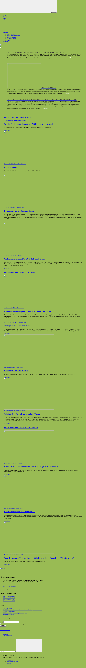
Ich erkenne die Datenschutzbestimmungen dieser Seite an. (17, 624)
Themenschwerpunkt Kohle (17, 117)
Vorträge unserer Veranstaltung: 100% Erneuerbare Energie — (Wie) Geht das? (39, 558)
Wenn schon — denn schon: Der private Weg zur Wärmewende (31, 467)
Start (4, 15)
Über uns (5, 32)
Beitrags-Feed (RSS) (8, 599)
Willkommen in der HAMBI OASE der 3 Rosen (24, 259)
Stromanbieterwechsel (9, 611)
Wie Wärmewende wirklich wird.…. (19, 512)
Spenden (5, 634)
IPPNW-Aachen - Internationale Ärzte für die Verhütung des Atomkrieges (22, 610)
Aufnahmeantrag (11, 37)
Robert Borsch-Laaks (20, 120)
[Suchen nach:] (8, 651)
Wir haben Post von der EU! (16, 371)
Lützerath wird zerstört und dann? (19, 211)
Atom (4, 20)
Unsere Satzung (11, 34)
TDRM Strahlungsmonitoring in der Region (15, 613)
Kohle (5, 18)
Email (1, 622)
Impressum (10, 660)
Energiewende (7, 17)
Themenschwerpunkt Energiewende (21, 428)
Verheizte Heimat (8, 608)
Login (8, 40)
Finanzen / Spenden (12, 38)
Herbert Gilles (19, 367)
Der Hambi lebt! (11, 167)
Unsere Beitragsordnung (13, 35)
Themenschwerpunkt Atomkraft (19, 272)
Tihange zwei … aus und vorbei (17, 326)
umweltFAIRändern (8, 614)
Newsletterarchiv (5, 630)
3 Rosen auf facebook (9, 598)
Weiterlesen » (73, 57)
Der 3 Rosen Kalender (9, 586)
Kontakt (5, 41)
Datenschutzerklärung (12, 661)
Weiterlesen (7, 130)
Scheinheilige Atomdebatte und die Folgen (22, 414)
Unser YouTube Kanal (9, 596)
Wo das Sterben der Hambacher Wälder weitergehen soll (28, 124)
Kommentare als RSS (9, 601)
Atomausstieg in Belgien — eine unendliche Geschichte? (28, 311)
